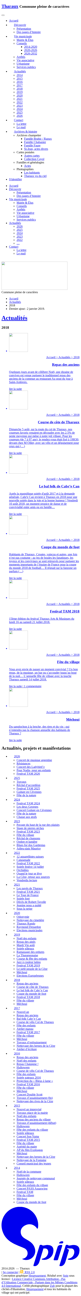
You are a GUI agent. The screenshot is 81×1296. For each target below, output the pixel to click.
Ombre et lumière (27, 842)
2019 (20, 92)
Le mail (21, 127)
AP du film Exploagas (30, 1150)
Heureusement (37, 1275)
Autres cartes (32, 155)
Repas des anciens (27, 983)
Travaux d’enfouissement (32, 1042)
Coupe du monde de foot (31, 993)
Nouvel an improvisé (29, 1109)
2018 (20, 88)
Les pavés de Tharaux (30, 888)
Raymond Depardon (29, 927)
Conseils (22, 43)
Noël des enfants (26, 938)
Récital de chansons (28, 838)
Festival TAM (25, 1192)
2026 (20, 115)
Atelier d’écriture (27, 1049)
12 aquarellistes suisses (30, 856)
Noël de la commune (29, 1171)
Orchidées (23, 870)
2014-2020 (30, 46)
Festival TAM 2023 (28, 831)
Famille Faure (32, 145)
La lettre (21, 123)
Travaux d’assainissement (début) (36, 1122)
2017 (20, 85)
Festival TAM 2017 (28, 1032)
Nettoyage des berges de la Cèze (36, 1046)
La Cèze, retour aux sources (33, 877)
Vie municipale (18, 199)
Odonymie (23, 916)
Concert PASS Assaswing (32, 1188)
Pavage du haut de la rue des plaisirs (38, 825)
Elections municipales (29, 930)
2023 (20, 105)
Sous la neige (24, 908)
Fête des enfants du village (32, 1129)
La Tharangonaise (27, 955)
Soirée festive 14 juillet (30, 867)
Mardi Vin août (26, 945)
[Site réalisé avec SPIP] (40, 1265)
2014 (20, 75)
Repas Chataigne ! (27, 1064)
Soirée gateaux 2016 (29, 1077)
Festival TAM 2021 (28, 891)
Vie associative (25, 60)
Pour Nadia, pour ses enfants (34, 770)
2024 (20, 109)
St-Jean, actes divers (36, 148)
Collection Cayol (34, 159)
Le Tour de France (28, 895)
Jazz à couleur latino (29, 962)
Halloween (23, 1067)
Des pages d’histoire (29, 32)
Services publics (26, 67)
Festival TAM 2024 (28, 803)
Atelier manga (25, 1029)
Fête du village (25, 835)
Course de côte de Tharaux (33, 987)
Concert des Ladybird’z (31, 766)
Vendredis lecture (27, 880)
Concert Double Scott (29, 1094)
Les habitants (32, 172)
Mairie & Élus (25, 40)
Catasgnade (23, 860)
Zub (52, 1286)
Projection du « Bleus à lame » (35, 1081)
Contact (13, 246)
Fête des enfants (26, 1025)
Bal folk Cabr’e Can (29, 1018)
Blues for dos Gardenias (31, 845)
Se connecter (10, 1272)
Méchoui (22, 972)
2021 (20, 98)
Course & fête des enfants (32, 958)
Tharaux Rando (26, 923)
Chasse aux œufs (27, 816)
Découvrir (15, 189)
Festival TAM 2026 (28, 773)
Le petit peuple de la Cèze (32, 968)
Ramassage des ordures (30, 952)
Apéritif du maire (27, 1146)
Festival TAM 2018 (28, 997)
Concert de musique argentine (34, 760)
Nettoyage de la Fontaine (31, 1160)
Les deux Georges (27, 806)
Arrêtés (21, 56)
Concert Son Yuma (28, 1136)
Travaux (21, 781)
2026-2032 (30, 53)
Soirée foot (23, 898)
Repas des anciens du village (34, 1119)
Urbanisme (23, 63)
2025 (20, 112)
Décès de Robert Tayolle (31, 901)
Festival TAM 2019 (28, 965)
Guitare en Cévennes (29, 791)
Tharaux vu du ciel (35, 176)
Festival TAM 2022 (28, 863)
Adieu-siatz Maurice (29, 848)
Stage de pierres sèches (30, 828)
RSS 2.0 (29, 1272)
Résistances (23, 763)
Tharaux (10, 6)
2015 (20, 78)
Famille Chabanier (35, 142)
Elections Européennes (30, 975)
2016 (20, 82)
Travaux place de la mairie (32, 1112)
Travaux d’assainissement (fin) (35, 1097)
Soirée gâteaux (25, 948)
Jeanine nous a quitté (29, 905)
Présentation (24, 28)
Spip (65, 1275)
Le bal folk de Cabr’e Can (32, 990)
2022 (20, 102)
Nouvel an (23, 1012)
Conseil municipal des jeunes (34, 1163)
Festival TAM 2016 (28, 1084)
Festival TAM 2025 (28, 788)
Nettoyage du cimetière (30, 920)
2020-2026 (30, 50)
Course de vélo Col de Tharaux (35, 1022)
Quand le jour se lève (29, 873)
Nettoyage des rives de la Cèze (35, 1101)
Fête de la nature (26, 795)
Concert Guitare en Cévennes (34, 810)
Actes (27, 165)
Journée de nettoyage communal (36, 1178)
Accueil (13, 185)
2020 (20, 95)
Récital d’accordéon (28, 785)
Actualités (15, 223)
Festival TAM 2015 (28, 1139)
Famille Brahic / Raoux (38, 138)
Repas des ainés (26, 941)
